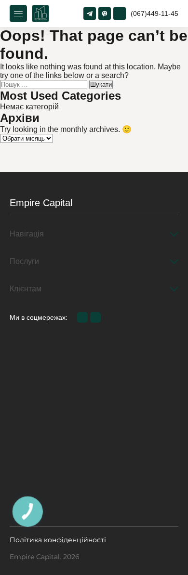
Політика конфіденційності (58, 540)
